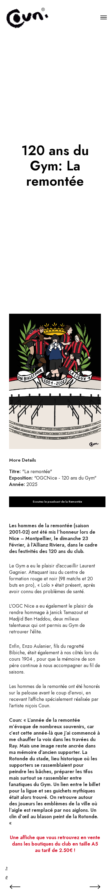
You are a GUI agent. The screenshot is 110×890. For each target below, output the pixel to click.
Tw (6, 869)
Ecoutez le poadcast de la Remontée (57, 501)
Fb (6, 877)
